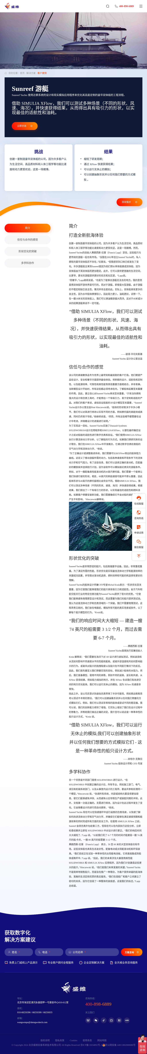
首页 (22, 73)
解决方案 (31, 73)
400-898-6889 (126, 6)
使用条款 (87, 1040)
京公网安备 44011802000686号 (120, 1045)
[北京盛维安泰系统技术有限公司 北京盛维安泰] (13, 6)
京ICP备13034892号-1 (91, 1045)
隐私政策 (59, 1040)
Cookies (73, 1040)
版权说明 (45, 1040)
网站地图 (102, 1040)
